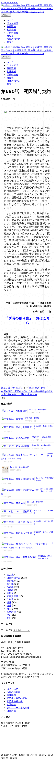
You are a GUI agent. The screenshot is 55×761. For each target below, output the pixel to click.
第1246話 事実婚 (32, 418)
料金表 (10, 35)
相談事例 (11, 29)
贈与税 (19, 388)
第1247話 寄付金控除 (38, 409)
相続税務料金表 (15, 701)
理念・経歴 (12, 23)
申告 (9, 614)
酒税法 (10, 593)
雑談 (9, 602)
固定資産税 (12, 596)
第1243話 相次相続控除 (41, 445)
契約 (37, 388)
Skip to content (9, 2)
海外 (9, 605)
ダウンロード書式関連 (18, 707)
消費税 (10, 590)
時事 (9, 608)
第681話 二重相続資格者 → (22, 394)
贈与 (31, 388)
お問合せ (11, 41)
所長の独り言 (13, 38)
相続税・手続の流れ (17, 698)
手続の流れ (12, 32)
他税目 (10, 599)
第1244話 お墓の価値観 (41, 437)
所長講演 (11, 26)
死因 (43, 388)
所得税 (10, 587)
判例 (9, 617)
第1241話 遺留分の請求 (19, 467)
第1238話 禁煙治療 (35, 502)
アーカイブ (6, 630)
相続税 (10, 580)
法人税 (10, 574)
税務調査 (11, 611)
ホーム (10, 20)
